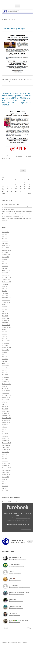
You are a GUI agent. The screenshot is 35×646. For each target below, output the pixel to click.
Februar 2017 (6, 438)
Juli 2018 (4, 402)
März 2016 (5, 461)
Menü (17, 6)
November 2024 (6, 277)
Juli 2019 (4, 386)
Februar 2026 (6, 245)
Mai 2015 (4, 483)
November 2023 (6, 298)
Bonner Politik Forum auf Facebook (12, 502)
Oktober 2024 (6, 279)
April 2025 (5, 266)
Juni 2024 (4, 288)
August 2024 (5, 284)
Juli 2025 (4, 259)
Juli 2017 (4, 427)
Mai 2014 (4, 488)
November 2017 (6, 418)
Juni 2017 (4, 429)
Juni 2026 (4, 236)
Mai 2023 (4, 311)
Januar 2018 (5, 413)
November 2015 (6, 470)
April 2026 (5, 241)
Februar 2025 (6, 270)
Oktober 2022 (6, 325)
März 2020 (5, 375)
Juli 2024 (4, 286)
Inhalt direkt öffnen (26, 529)
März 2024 (5, 295)
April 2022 (5, 336)
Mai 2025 (4, 264)
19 (3, 189)
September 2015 (6, 474)
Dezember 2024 (6, 275)
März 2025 (5, 268)
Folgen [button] (30, 541)
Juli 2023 (4, 307)
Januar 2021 (5, 366)
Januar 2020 (5, 377)
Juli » (29, 193)
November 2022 (6, 322)
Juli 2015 (4, 479)
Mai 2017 (4, 431)
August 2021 (5, 350)
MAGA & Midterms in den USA (10, 205)
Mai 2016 (4, 456)
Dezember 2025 (6, 250)
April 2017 (5, 434)
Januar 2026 (5, 248)
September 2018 (6, 397)
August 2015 (5, 477)
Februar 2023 (6, 318)
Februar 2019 (6, 391)
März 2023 (5, 316)
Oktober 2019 (6, 381)
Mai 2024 (4, 291)
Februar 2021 (6, 363)
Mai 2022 (4, 334)
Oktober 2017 (6, 420)
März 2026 (5, 243)
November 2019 (6, 379)
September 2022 (6, 327)
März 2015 (5, 486)
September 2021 (6, 347)
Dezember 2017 (6, 415)
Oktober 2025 (6, 254)
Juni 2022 (4, 332)
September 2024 (6, 282)
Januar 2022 (5, 343)
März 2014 (5, 490)
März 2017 (5, 436)
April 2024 (5, 293)
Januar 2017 (5, 440)
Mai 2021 (4, 356)
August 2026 (5, 232)
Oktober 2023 (6, 300)
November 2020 (6, 368)
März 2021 (5, 361)
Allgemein (29, 79)
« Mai (3, 193)
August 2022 (5, 329)
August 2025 (5, 257)
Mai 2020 (4, 372)
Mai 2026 (4, 239)
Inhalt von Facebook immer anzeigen (18, 525)
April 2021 (5, 359)
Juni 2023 (4, 309)
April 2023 (5, 313)
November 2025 (6, 252)
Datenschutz (5, 642)
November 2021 (6, 345)
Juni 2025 (4, 261)
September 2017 (6, 422)
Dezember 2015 (6, 468)
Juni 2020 (4, 370)
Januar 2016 (5, 465)
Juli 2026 (4, 234)
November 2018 (6, 395)
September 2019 (6, 384)
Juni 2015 (4, 481)
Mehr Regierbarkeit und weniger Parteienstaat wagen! (17, 211)
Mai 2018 (4, 404)
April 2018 (5, 406)
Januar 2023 (5, 320)
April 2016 (5, 459)
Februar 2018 (6, 411)
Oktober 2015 (6, 472)
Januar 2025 (5, 273)
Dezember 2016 (6, 443)
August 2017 (5, 425)
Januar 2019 (5, 393)
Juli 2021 (4, 352)
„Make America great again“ (14, 28)
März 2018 (5, 409)
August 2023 (5, 304)
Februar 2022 (6, 341)
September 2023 (6, 302)
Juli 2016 (4, 454)
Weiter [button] (29, 628)
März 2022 (5, 338)
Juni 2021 (4, 354)
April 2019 (5, 388)
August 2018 (5, 400)
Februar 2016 (6, 463)
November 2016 (6, 445)
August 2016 (5, 452)
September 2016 (6, 449)
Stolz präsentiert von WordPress (18, 642)
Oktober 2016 (6, 447)
